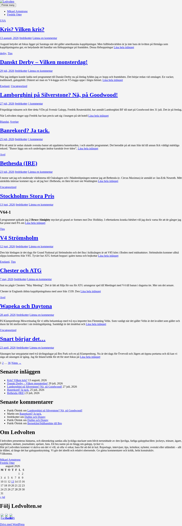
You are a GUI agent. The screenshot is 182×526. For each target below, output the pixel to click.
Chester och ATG (21, 270)
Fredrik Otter (14, 14)
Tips (10, 53)
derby (3, 53)
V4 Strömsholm (19, 238)
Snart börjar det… (23, 339)
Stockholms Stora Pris (27, 196)
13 (12, 481)
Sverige (14, 121)
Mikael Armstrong (17, 11)
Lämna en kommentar (45, 38)
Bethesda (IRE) (18, 163)
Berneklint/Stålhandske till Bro (44, 423)
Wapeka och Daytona (26, 306)
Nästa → (16, 362)
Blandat (4, 121)
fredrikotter (25, 38)
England (4, 86)
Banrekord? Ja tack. (25, 130)
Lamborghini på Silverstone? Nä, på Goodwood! (59, 95)
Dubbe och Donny (35, 416)
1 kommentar (35, 103)
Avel (2, 154)
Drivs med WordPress (12, 524)
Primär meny (8, 5)
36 (9, 362)
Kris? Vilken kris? (22, 29)
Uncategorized (19, 86)
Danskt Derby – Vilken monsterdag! (44, 62)
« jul (2, 497)
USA (3, 20)
